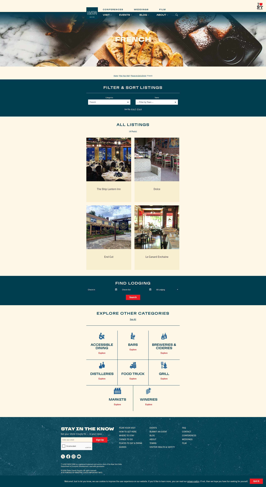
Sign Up (100, 440)
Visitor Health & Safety (162, 447)
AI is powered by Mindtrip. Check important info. (82, 472)
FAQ (184, 427)
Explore (102, 353)
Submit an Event (158, 431)
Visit (106, 15)
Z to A (139, 109)
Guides (122, 447)
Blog (143, 15)
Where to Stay (126, 435)
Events (124, 15)
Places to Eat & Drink (138, 76)
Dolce (157, 189)
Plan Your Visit (124, 76)
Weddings (141, 9)
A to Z (133, 109)
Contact (186, 431)
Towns (157, 97)
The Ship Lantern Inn (109, 189)
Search (133, 297)
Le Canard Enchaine (156, 256)
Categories (109, 97)
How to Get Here (128, 431)
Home (116, 76)
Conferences (113, 9)
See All (133, 319)
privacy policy (193, 481)
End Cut (108, 256)
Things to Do (126, 439)
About (161, 15)
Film (162, 9)
